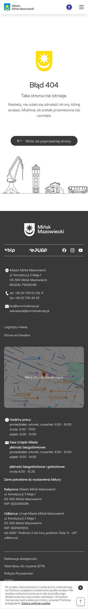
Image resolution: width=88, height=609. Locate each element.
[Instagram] (72, 250)
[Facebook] (64, 250)
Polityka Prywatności (18, 573)
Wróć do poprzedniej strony (48, 140)
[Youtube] (80, 250)
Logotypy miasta (15, 326)
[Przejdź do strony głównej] (44, 229)
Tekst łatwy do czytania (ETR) (24, 566)
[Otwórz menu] (81, 7)
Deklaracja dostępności (20, 559)
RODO (8, 581)
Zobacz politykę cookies (35, 603)
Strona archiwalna (17, 335)
